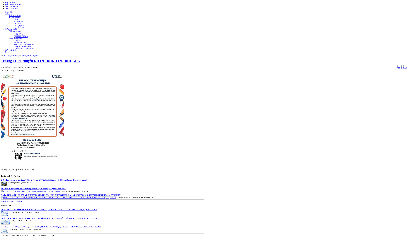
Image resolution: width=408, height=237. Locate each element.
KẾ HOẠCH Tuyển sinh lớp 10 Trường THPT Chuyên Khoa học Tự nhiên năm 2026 (33, 189)
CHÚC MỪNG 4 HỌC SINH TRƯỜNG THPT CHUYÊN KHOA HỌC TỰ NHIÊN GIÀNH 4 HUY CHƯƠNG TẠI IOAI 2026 (49, 218)
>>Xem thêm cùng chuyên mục (11, 201)
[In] (401, 68)
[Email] (405, 68)
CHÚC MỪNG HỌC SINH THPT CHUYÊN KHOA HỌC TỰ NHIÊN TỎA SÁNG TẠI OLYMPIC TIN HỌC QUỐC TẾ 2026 (49, 210)
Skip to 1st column (11, 6)
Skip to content (10, 2)
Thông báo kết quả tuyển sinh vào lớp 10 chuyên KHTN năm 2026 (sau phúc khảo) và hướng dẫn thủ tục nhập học (45, 180)
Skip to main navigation (13, 4)
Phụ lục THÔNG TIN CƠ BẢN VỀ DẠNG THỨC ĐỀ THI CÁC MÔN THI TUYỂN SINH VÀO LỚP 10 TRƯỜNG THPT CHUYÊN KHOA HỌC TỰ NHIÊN (61, 195)
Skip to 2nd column (11, 8)
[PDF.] (398, 68)
